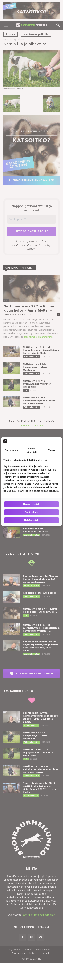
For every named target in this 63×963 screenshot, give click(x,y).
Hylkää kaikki (31, 520)
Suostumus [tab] (11, 450)
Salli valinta (31, 512)
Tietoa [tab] (51, 450)
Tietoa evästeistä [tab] (31, 450)
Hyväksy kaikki (31, 504)
